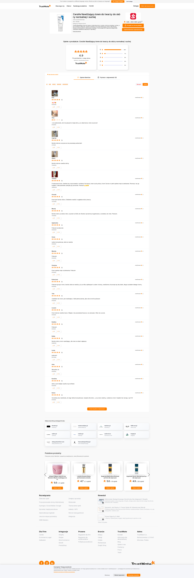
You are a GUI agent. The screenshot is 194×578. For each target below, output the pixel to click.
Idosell (61, 543)
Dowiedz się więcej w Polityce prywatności (64, 572)
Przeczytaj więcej (77, 31)
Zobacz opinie (57, 488)
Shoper (61, 537)
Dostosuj (107, 575)
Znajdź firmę (102, 545)
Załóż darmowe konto (147, 6)
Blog (119, 542)
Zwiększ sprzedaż (75, 498)
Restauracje (102, 543)
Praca (120, 550)
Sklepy (100, 535)
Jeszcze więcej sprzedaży (48, 516)
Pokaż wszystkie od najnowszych (97, 408)
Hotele (100, 540)
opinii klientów (81, 58)
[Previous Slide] (46, 474)
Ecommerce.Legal (45, 537)
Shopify (61, 535)
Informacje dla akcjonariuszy (122, 538)
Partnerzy (121, 547)
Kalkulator (42, 540)
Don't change (129, 1)
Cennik (91, 6)
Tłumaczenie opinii (75, 506)
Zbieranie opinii (44, 498)
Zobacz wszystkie (102, 522)
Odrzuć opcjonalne (119, 575)
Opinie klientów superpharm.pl (133, 29)
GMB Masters (43, 520)
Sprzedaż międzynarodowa (48, 509)
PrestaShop (63, 545)
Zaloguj (135, 6)
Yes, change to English (118, 1)
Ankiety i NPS (73, 509)
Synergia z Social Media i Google (50, 506)
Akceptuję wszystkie (133, 575)
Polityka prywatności (85, 542)
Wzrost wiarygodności (76, 513)
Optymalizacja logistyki (46, 513)
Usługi (100, 537)
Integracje (72, 516)
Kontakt (120, 535)
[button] (136, 22)
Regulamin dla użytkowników (83, 538)
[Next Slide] (148, 474)
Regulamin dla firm (84, 535)
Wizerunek (72, 502)
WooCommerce (64, 540)
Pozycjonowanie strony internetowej (51, 502)
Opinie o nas (122, 544)
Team (119, 552)
